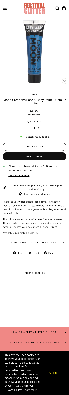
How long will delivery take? (34, 242)
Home (34, 94)
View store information (18, 175)
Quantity (34, 121)
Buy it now (34, 156)
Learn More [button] (30, 390)
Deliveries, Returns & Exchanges (34, 342)
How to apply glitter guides (33, 332)
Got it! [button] (53, 373)
